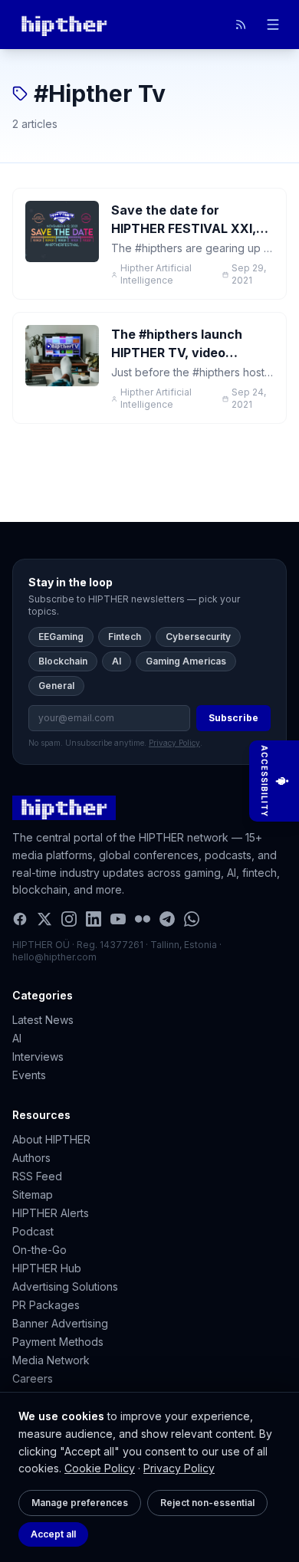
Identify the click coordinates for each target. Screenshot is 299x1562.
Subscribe (233, 718)
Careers (32, 1378)
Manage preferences (79, 1502)
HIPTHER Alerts (50, 1212)
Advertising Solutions (65, 1286)
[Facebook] (20, 919)
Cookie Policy (99, 1468)
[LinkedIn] (93, 919)
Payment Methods (58, 1341)
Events (29, 1074)
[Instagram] (69, 919)
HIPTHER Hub (46, 1268)
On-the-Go (39, 1249)
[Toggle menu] (273, 24)
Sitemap (32, 1194)
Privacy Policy (179, 1468)
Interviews (38, 1056)
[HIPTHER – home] (64, 24)
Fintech (124, 636)
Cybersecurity (198, 636)
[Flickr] (142, 919)
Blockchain (62, 661)
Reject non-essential (207, 1502)
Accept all (53, 1534)
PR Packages (46, 1304)
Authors (31, 1157)
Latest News (43, 1019)
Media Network (51, 1360)
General (56, 685)
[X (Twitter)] (44, 919)
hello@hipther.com (54, 957)
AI (116, 661)
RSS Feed (37, 1176)
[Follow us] (240, 24)
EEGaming (61, 636)
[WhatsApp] (191, 919)
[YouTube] (118, 919)
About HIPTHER (51, 1139)
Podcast (33, 1231)
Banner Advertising (60, 1323)
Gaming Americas (186, 661)
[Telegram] (167, 919)
